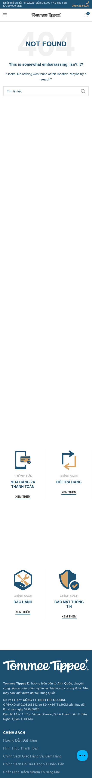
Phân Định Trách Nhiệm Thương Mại (31, 772)
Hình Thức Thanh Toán (21, 748)
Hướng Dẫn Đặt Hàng (20, 740)
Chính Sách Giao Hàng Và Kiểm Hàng (32, 756)
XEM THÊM (22, 496)
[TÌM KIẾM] (83, 91)
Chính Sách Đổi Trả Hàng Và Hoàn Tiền (33, 764)
